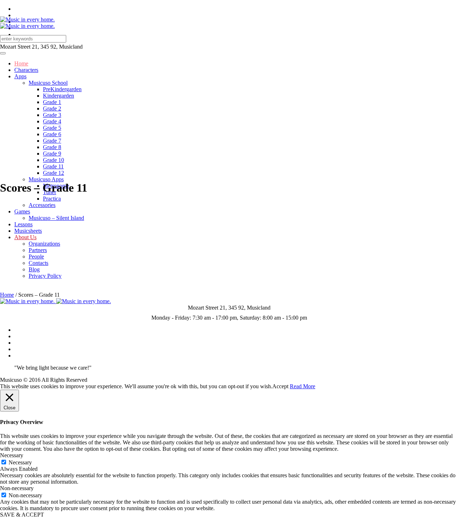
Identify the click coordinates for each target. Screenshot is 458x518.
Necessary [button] (11, 455)
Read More (302, 386)
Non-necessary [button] (17, 488)
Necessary (20, 462)
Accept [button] (280, 386)
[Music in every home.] (27, 22)
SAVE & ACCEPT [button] (22, 515)
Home (7, 295)
